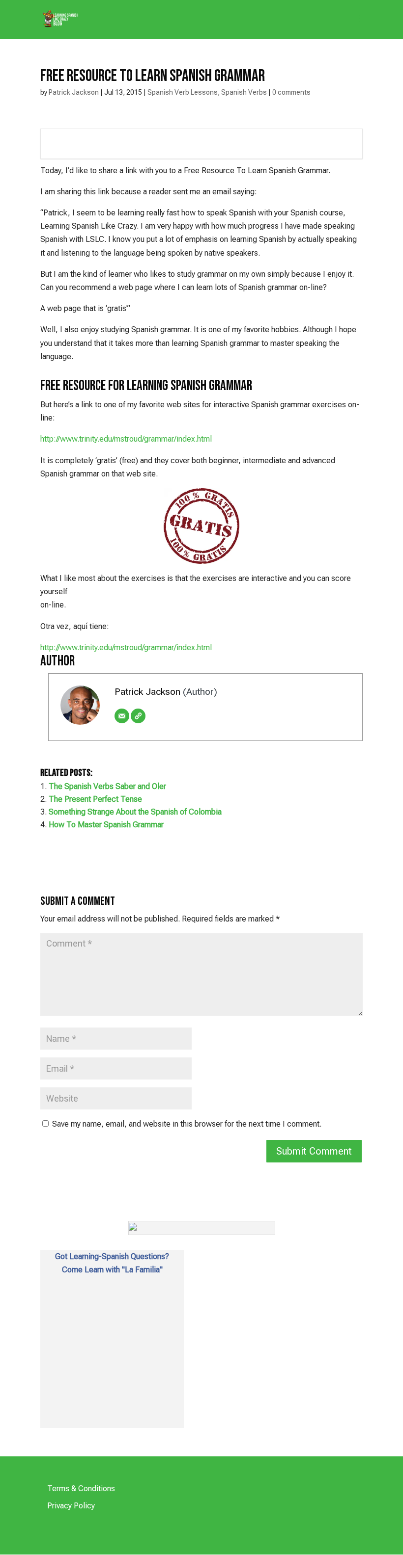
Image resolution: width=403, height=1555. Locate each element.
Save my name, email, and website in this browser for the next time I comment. (186, 1124)
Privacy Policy (71, 1505)
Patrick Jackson (74, 92)
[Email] (122, 716)
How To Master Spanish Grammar (106, 824)
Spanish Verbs (244, 92)
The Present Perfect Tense (95, 799)
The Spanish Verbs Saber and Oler (107, 786)
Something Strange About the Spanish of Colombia (135, 812)
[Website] (138, 716)
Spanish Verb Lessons (182, 92)
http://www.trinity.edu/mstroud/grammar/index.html (126, 439)
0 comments (291, 92)
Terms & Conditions (81, 1488)
